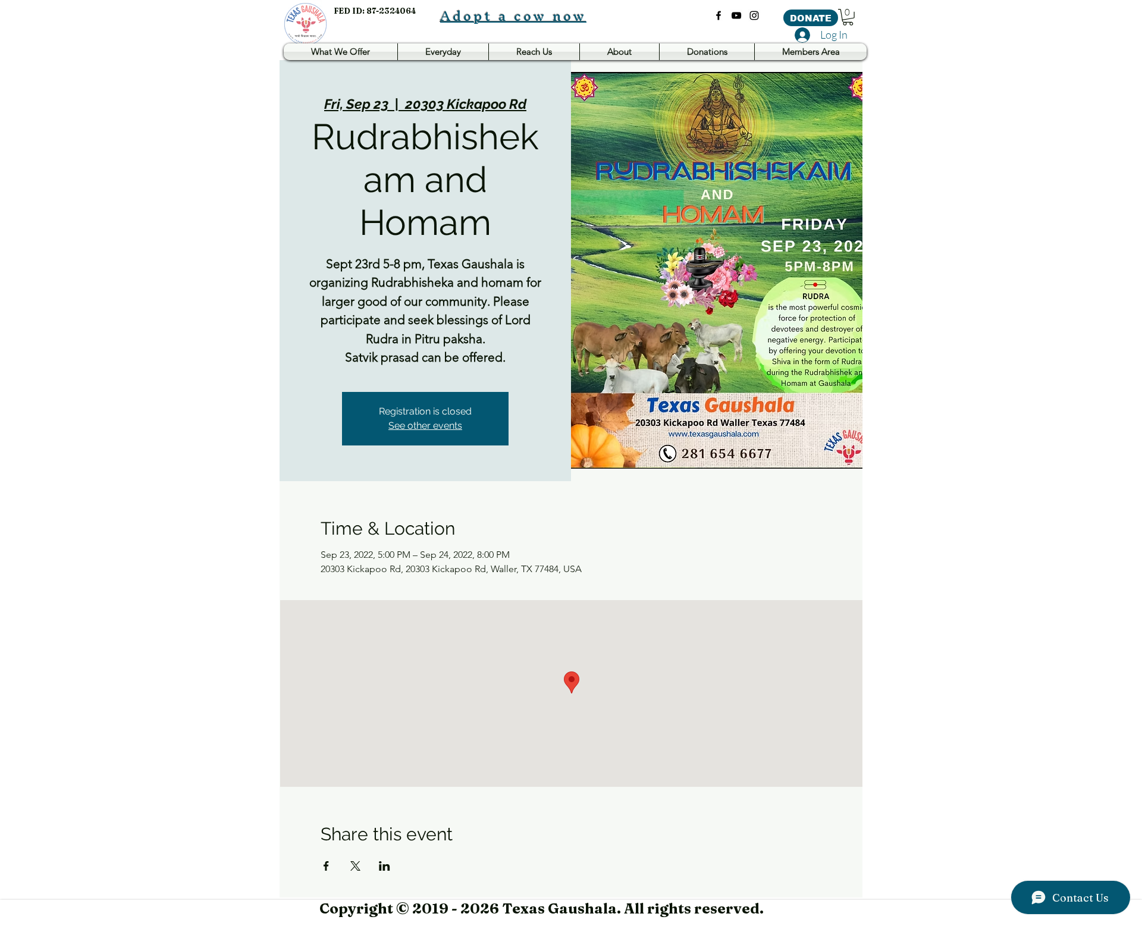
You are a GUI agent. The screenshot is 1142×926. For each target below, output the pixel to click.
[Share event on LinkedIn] (384, 866)
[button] (848, 17)
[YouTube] (736, 15)
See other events (425, 425)
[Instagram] (754, 15)
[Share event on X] (355, 866)
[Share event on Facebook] (326, 866)
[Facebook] (718, 15)
